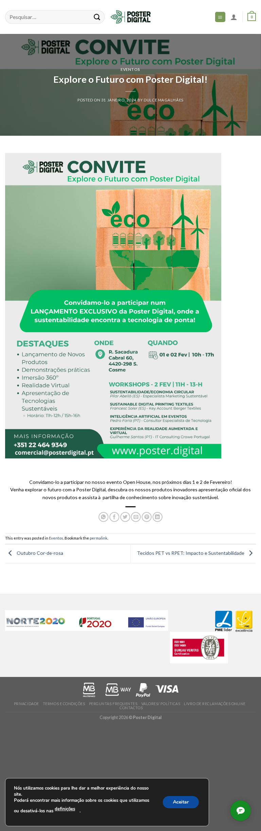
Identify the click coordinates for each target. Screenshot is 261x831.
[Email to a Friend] (136, 517)
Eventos (130, 69)
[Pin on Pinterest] (147, 517)
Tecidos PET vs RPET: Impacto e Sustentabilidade (191, 553)
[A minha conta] (233, 17)
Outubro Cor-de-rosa (39, 553)
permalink (98, 538)
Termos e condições (64, 703)
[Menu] (220, 17)
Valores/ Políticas (160, 703)
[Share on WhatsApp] (103, 517)
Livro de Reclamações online (215, 703)
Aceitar (181, 801)
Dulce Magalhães (164, 100)
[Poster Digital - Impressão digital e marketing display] (130, 17)
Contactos (131, 707)
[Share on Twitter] (125, 517)
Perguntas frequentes (113, 703)
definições (65, 809)
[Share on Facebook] (114, 517)
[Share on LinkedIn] (157, 517)
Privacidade (26, 703)
